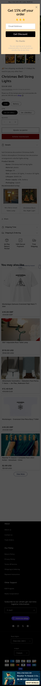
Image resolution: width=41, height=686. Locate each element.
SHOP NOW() (32, 683)
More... (21, 683)
